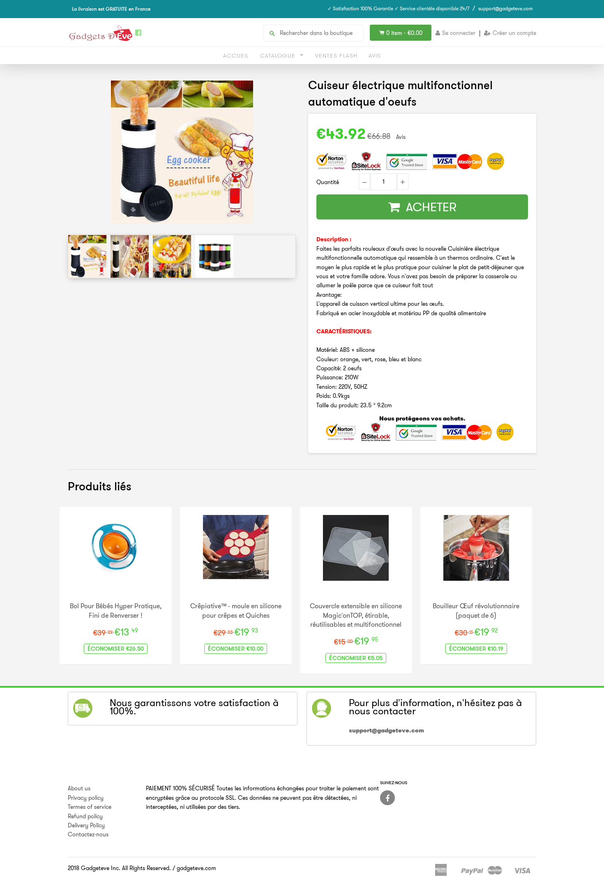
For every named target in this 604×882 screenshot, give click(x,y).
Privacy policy (86, 797)
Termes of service (89, 806)
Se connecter (458, 33)
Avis (375, 55)
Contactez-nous (88, 834)
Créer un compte (514, 33)
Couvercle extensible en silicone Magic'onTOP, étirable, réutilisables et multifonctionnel (356, 615)
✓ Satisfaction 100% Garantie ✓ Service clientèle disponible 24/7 (398, 8)
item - (404, 33)
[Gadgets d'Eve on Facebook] (387, 797)
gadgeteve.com (196, 868)
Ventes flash (336, 55)
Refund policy (85, 816)
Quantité (327, 182)
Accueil (236, 55)
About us (79, 788)
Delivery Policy (86, 825)
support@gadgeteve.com (505, 8)
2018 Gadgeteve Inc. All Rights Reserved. (119, 868)
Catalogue (278, 55)
